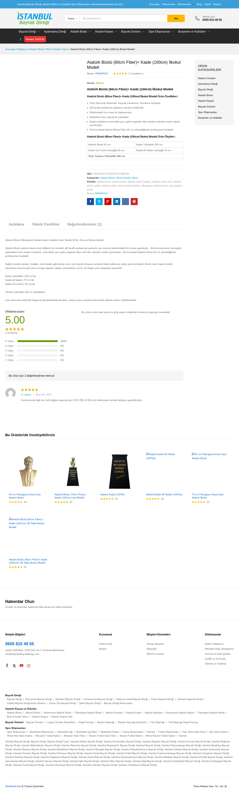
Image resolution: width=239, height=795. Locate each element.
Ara (176, 18)
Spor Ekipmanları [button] (159, 31)
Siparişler (152, 648)
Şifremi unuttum (155, 653)
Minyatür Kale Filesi (74, 735)
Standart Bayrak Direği (67, 699)
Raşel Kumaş (86, 722)
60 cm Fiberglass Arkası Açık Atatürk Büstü (25, 496)
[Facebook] (7, 666)
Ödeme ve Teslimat (215, 663)
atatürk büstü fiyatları (139, 181)
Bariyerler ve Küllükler (210, 117)
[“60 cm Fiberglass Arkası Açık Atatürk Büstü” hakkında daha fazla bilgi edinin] (24, 489)
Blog (199, 4)
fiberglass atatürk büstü (155, 185)
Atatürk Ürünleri (206, 78)
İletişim (217, 4)
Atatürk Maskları (154, 712)
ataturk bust (103, 181)
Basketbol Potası (110, 731)
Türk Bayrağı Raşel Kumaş (183, 722)
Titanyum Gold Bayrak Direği (132, 699)
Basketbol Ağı (65, 731)
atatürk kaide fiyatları (128, 185)
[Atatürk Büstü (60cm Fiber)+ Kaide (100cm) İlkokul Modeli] (90, 201)
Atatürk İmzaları (114, 712)
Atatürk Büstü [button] (78, 31)
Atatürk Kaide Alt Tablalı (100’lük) (164, 494)
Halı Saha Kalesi (218, 731)
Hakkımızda (168, 4)
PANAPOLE (101, 73)
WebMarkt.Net (13, 786)
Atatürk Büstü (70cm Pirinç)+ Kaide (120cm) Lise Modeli (70, 496)
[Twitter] (14, 666)
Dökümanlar (184, 4)
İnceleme (135, 73)
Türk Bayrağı (157, 722)
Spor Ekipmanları (207, 112)
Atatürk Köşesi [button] (104, 31)
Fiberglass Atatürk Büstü (88, 712)
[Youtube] (21, 666)
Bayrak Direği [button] (27, 31)
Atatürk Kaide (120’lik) (112, 494)
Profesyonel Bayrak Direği (98, 699)
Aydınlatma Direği (55, 31)
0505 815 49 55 (19, 643)
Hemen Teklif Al (35, 39)
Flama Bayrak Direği (162, 699)
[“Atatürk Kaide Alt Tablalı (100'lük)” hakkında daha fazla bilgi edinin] (161, 489)
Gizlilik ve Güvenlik (215, 658)
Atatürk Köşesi (206, 100)
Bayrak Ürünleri (206, 106)
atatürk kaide (109, 185)
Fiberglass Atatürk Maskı (211, 712)
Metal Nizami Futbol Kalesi (160, 735)
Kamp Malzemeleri (133, 731)
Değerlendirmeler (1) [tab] (84, 224)
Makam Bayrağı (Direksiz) (132, 722)
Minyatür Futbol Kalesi (48, 735)
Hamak (151, 731)
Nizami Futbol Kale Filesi (102, 735)
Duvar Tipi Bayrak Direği (62, 703)
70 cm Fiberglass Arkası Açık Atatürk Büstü (208, 496)
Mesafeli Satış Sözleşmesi (219, 648)
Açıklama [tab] (16, 224)
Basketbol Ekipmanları (42, 731)
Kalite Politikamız (214, 643)
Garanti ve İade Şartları (218, 653)
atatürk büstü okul (162, 181)
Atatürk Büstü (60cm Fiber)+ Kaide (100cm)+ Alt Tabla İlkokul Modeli (28, 561)
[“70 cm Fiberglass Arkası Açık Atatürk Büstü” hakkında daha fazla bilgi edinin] (207, 489)
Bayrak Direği (205, 89)
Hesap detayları (155, 643)
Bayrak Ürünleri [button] (130, 31)
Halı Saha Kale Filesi (194, 731)
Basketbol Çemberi (86, 731)
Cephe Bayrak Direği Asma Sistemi (26, 703)
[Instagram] (28, 666)
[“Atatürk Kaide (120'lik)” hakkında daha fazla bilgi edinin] (115, 489)
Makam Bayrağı (106, 722)
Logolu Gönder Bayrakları (61, 722)
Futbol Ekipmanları (168, 731)
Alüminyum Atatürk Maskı (180, 712)
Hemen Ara (208, 16)
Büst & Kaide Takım (127, 177)
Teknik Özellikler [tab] (46, 224)
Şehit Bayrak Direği (89, 703)
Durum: (91, 83)
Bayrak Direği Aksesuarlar (118, 703)
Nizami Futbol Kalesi (131, 735)
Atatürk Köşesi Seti (61, 716)
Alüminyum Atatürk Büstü (57, 712)
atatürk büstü (119, 181)
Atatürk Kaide (133, 712)
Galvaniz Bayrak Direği (189, 699)
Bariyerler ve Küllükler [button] (192, 31)
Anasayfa (154, 4)
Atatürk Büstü (107, 177)
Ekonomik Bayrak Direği (38, 699)
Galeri (207, 4)
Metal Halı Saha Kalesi (19, 735)
